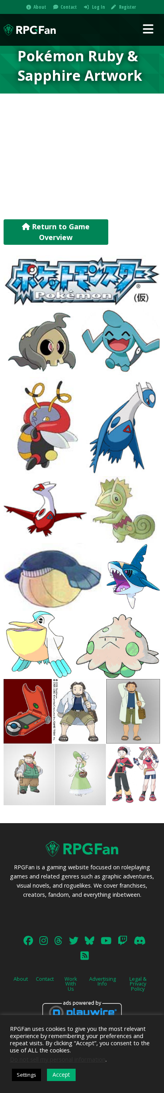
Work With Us (70, 984)
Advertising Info (102, 981)
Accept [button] (61, 1074)
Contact (69, 7)
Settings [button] (26, 1074)
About (39, 7)
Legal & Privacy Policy (137, 984)
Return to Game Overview (60, 232)
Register (127, 7)
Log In (98, 7)
